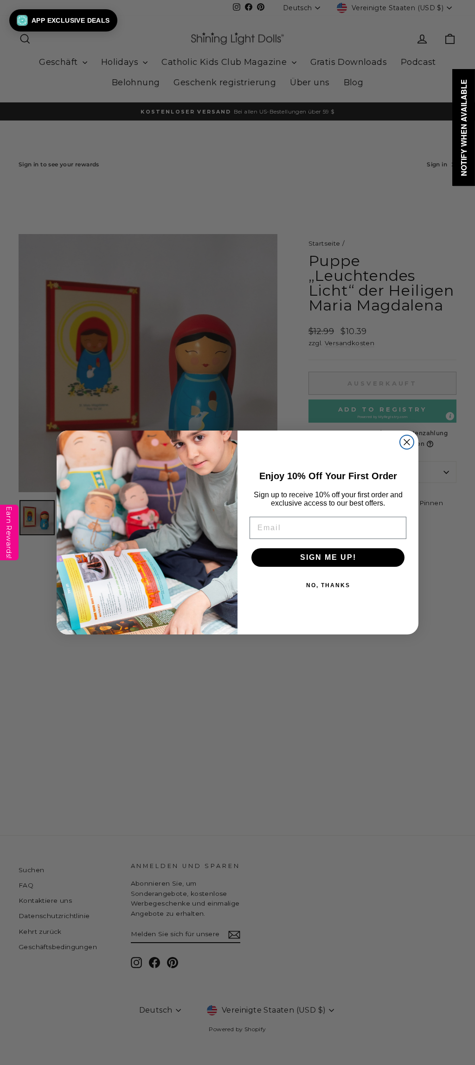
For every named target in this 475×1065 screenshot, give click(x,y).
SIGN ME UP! (328, 557)
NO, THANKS (328, 585)
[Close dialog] (407, 442)
